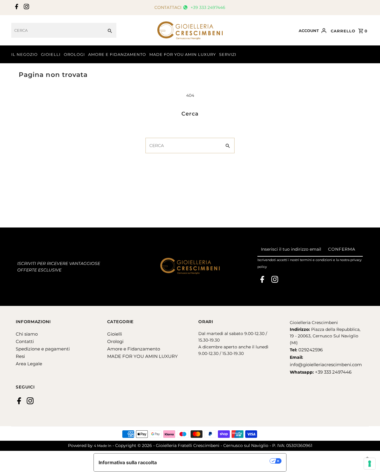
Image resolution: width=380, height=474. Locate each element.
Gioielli (114, 334)
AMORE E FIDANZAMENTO (117, 54)
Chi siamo (27, 334)
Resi (20, 356)
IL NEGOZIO (24, 54)
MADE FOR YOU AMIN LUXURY (182, 54)
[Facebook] (16, 8)
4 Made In (102, 445)
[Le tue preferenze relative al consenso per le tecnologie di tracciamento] (369, 463)
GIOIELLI (51, 54)
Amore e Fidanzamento (133, 349)
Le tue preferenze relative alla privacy (216, 461)
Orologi (115, 341)
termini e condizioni (316, 260)
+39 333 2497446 (207, 7)
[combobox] (57, 30)
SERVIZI (227, 54)
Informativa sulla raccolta (128, 462)
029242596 (310, 350)
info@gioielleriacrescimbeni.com (326, 364)
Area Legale (29, 363)
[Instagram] (25, 8)
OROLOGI (74, 54)
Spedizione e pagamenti (43, 349)
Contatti (25, 341)
